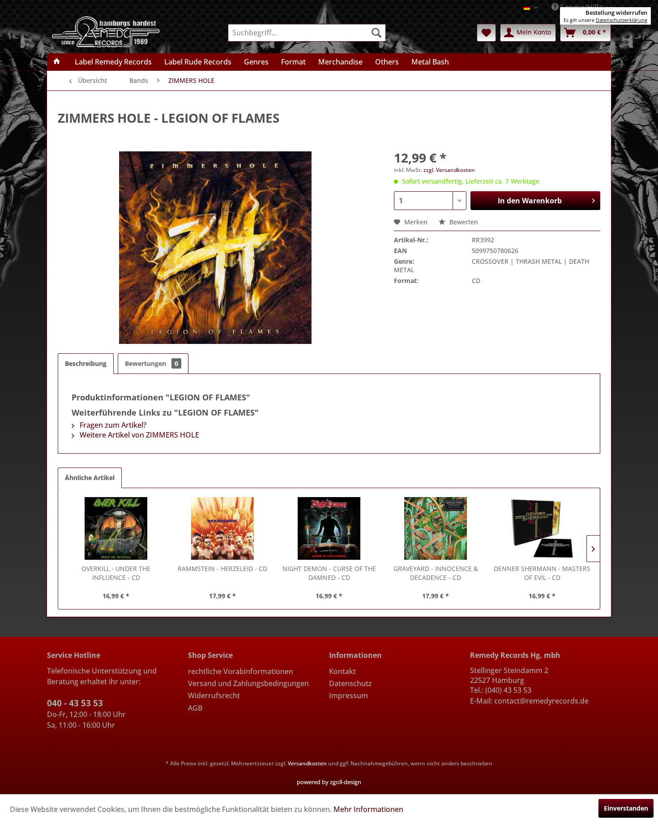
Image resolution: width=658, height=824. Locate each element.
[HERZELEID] (222, 528)
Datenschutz (350, 683)
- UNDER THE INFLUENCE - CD (115, 573)
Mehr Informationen (368, 809)
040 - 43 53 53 (75, 703)
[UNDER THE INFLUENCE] (116, 528)
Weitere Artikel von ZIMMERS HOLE (138, 435)
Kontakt (342, 671)
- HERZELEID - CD (222, 568)
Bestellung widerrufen (616, 12)
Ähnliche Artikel (90, 477)
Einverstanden (626, 808)
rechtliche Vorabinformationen (240, 671)
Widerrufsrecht (214, 695)
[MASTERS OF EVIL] (542, 528)
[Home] (57, 61)
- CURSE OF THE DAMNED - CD (329, 573)
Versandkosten (307, 763)
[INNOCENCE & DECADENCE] (435, 528)
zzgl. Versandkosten (449, 170)
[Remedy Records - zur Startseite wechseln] (106, 31)
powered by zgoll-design (329, 782)
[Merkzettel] (486, 33)
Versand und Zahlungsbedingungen (248, 683)
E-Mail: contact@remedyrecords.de (529, 701)
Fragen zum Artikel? (112, 425)
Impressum (348, 695)
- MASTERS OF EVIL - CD (542, 573)
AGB (195, 708)
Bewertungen (151, 363)
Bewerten (463, 222)
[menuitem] (307, 33)
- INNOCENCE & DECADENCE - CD (435, 573)
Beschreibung (86, 363)
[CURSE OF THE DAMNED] (329, 528)
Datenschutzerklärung (621, 20)
